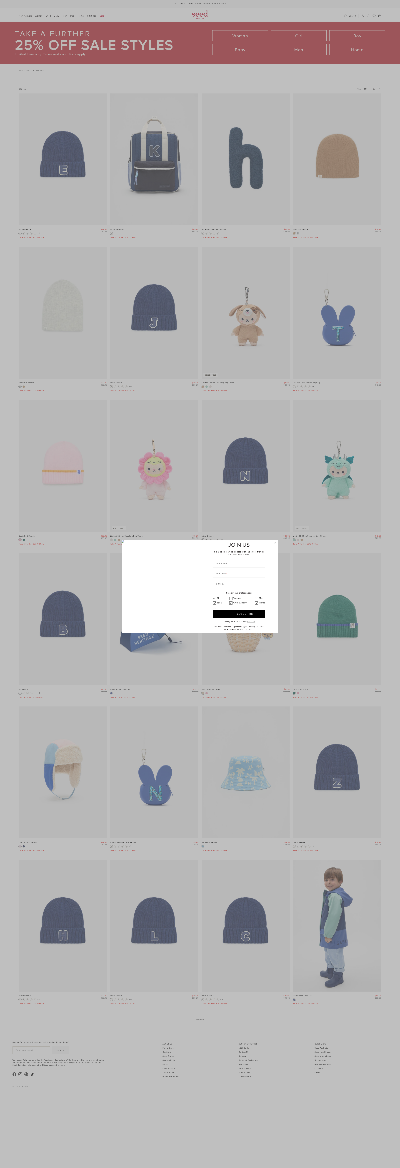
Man (261, 598)
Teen (219, 602)
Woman (237, 598)
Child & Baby (240, 602)
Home (262, 602)
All (218, 598)
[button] (275, 543)
